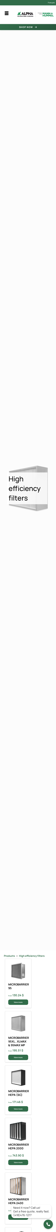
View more (18, 1002)
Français (51, 2)
